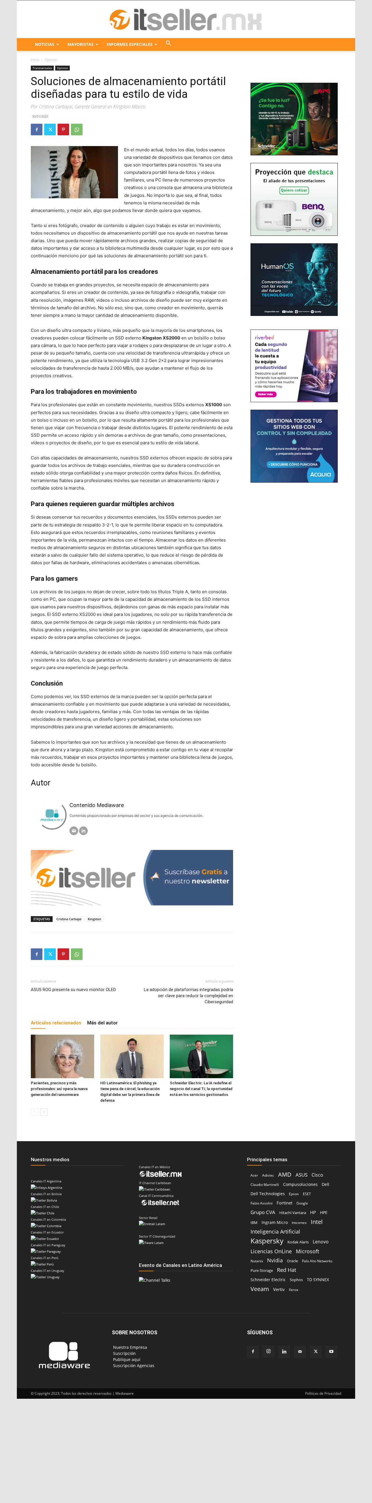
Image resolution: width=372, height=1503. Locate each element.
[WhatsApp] (77, 129)
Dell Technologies (268, 1193)
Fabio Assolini (262, 1203)
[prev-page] (34, 1112)
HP (313, 1212)
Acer (254, 1175)
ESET (307, 1193)
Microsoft (307, 1251)
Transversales (42, 68)
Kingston (94, 919)
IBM (254, 1222)
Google (302, 1203)
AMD (284, 1174)
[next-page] (43, 1112)
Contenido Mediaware (96, 805)
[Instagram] (268, 1351)
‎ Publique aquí (126, 1359)
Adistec (268, 1175)
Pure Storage (262, 1270)
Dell (325, 1184)
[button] (169, 44)
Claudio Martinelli (265, 1184)
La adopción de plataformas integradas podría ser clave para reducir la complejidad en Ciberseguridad (188, 995)
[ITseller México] (186, 19)
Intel (317, 1222)
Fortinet (284, 1203)
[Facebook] (36, 129)
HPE (324, 1212)
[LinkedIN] (83, 830)
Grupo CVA (263, 1212)
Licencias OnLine (271, 1251)
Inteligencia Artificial (275, 1232)
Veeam (260, 1289)
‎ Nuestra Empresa (129, 1347)
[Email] (73, 830)
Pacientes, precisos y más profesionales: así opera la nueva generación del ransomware (59, 1089)
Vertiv (279, 1289)
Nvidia (275, 1260)
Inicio (35, 59)
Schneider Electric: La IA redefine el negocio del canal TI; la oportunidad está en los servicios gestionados (201, 1089)
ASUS (301, 1175)
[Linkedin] (284, 1352)
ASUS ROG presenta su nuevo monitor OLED (73, 989)
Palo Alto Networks (317, 1261)
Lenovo (321, 1242)
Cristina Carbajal (68, 919)
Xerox (293, 1289)
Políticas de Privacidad (323, 1393)
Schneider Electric (268, 1279)
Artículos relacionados (56, 1023)
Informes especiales (130, 44)
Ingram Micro (275, 1222)
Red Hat (286, 1270)
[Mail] (300, 1352)
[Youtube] (331, 1352)
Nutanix (257, 1261)
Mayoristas (80, 44)
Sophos (296, 1279)
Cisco (317, 1175)
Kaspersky (267, 1241)
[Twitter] (50, 129)
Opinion (62, 68)
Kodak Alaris (298, 1242)
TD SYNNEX (318, 1279)
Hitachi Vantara (292, 1212)
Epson (294, 1193)
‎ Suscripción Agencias (133, 1365)
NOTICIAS (44, 44)
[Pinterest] (63, 129)
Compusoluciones (300, 1184)
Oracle (292, 1260)
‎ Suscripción (124, 1353)
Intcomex (299, 1222)
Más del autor (102, 1023)
